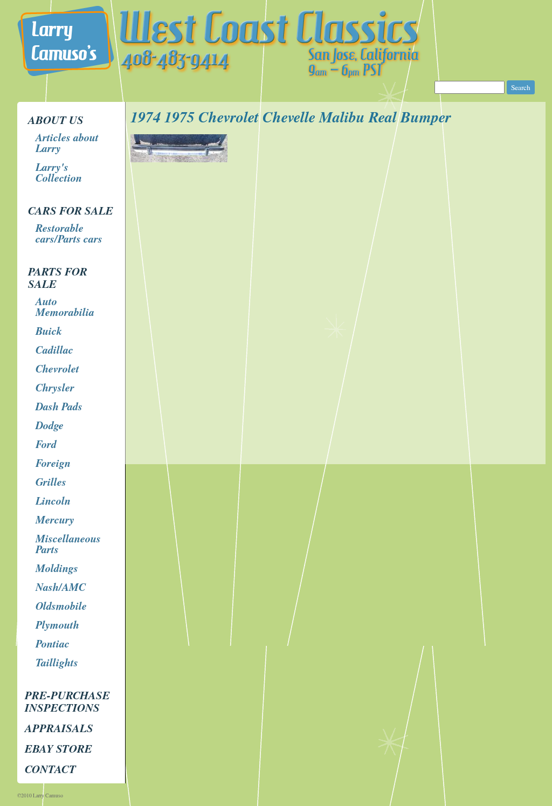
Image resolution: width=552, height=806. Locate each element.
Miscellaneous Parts (68, 543)
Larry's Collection (59, 172)
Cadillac (54, 349)
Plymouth (57, 624)
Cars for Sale (70, 210)
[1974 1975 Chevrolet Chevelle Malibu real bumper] (180, 159)
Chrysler (55, 387)
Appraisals (59, 728)
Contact (50, 769)
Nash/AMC (61, 586)
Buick (49, 330)
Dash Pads (59, 406)
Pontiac (53, 643)
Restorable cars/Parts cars (69, 233)
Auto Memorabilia (65, 306)
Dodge (50, 424)
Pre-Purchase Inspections (67, 701)
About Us (56, 120)
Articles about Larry (67, 142)
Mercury (55, 519)
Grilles (51, 481)
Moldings (57, 567)
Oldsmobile (61, 605)
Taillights (57, 662)
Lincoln (53, 500)
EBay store (58, 748)
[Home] (277, 75)
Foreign (53, 462)
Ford (46, 443)
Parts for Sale (57, 277)
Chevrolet (57, 368)
